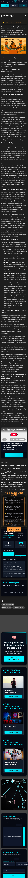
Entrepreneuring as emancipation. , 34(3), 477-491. (13, 467)
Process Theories (6, 607)
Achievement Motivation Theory (13, 284)
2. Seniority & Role (7, 867)
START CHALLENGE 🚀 (14, 658)
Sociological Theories (18, 607)
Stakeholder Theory (9, 296)
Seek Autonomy (14, 529)
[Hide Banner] (26, 2)
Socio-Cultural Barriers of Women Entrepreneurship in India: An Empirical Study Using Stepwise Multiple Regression (13, 568)
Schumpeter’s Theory (10, 249)
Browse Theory (13, 696)
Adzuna (16, 858)
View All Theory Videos (14, 455)
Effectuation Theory (9, 262)
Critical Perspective (13, 310)
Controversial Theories (8, 604)
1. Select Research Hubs (8, 861)
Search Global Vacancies (14, 876)
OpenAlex (19, 825)
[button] (26, 16)
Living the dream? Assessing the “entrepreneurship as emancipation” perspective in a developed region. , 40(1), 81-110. (14, 475)
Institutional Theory (9, 273)
